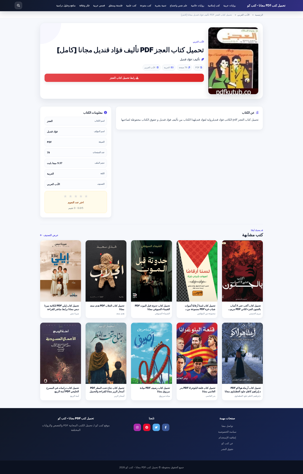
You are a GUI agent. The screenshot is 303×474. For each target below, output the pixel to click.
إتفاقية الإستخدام (227, 437)
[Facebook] (165, 427)
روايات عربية (229, 5)
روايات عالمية (197, 5)
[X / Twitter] (156, 427)
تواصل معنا (227, 426)
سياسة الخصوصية (227, 431)
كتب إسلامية (214, 5)
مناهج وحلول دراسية (66, 5)
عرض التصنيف (50, 235)
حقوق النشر (227, 449)
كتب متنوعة (145, 5)
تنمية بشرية (160, 5)
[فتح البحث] (18, 5)
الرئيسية (259, 14)
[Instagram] (137, 427)
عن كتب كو (227, 443)
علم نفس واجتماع (178, 5)
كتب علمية (131, 5)
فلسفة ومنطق (115, 5)
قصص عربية (99, 5)
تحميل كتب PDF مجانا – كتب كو (266, 5)
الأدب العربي (243, 14)
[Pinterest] (146, 427)
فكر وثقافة (84, 5)
